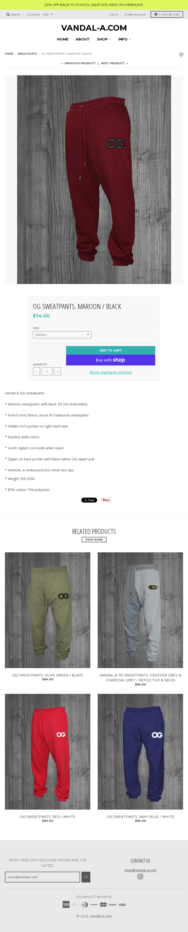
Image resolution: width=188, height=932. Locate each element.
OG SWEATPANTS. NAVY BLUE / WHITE (140, 816)
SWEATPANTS (27, 53)
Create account (135, 14)
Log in (113, 14)
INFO (123, 39)
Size (36, 328)
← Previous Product (78, 63)
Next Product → (114, 63)
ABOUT (83, 39)
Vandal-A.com (94, 28)
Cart (169, 14)
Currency (33, 14)
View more (94, 539)
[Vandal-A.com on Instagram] (181, 54)
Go (86, 877)
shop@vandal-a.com (140, 870)
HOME (62, 39)
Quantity (40, 364)
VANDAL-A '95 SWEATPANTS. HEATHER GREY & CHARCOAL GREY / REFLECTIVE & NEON (140, 678)
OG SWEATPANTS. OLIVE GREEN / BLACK (47, 675)
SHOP (102, 39)
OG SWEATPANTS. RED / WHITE (47, 816)
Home (9, 53)
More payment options (111, 372)
